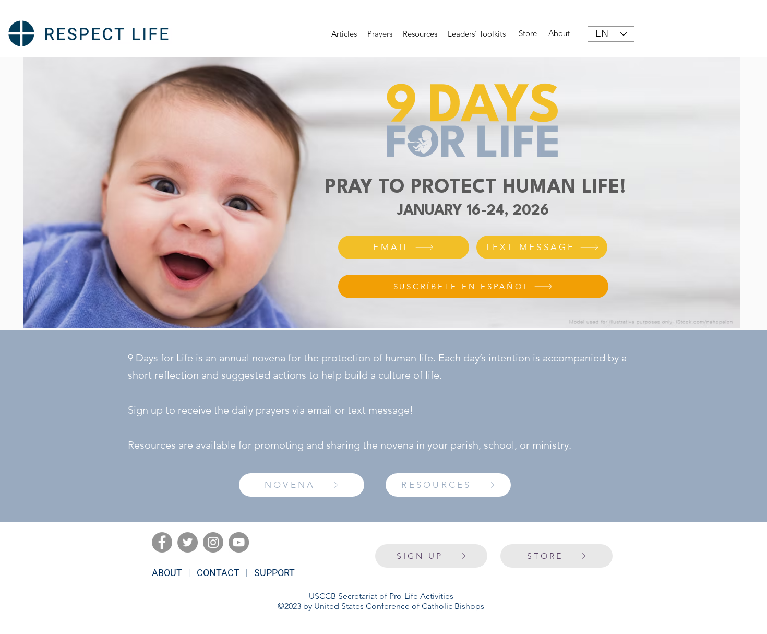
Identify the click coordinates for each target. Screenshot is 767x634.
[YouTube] (239, 542)
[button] (420, 34)
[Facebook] (162, 542)
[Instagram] (213, 542)
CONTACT (218, 572)
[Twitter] (187, 542)
